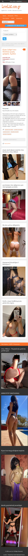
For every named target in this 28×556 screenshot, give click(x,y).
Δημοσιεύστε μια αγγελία (15, 25)
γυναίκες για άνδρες (18, 129)
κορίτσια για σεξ (6, 131)
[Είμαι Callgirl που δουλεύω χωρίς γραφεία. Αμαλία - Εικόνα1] (5, 103)
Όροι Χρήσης (6, 18)
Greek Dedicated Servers (19, 554)
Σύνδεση (24, 1)
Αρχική (4, 15)
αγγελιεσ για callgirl (9, 129)
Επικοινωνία (19, 18)
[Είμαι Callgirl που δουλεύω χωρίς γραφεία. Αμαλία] (12, 83)
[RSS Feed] (2, 1)
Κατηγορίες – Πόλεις (13, 15)
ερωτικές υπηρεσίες (7, 134)
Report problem (7, 143)
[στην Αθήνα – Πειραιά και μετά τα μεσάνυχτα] (14, 388)
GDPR (12, 18)
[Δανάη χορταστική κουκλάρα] (14, 546)
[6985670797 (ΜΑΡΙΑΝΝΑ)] (14, 445)
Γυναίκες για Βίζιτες (13, 43)
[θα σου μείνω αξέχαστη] (14, 256)
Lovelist (5, 554)
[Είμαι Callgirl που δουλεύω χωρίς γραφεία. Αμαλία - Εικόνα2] (9, 103)
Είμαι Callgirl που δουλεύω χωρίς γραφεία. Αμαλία (9, 51)
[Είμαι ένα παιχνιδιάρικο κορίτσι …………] (14, 500)
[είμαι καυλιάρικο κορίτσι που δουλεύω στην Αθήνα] (14, 179)
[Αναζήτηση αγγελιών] (4, 38)
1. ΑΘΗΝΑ (7, 43)
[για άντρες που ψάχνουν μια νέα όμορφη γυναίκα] (14, 219)
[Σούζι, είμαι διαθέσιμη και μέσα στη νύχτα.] (14, 336)
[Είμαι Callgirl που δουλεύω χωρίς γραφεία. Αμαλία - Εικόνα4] (18, 103)
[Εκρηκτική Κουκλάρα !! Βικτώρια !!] (14, 295)
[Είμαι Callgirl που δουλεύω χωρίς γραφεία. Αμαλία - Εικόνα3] (14, 103)
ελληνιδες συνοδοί (14, 131)
